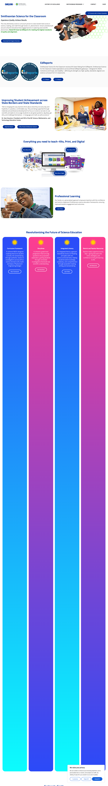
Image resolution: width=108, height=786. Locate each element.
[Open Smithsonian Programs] (83, 4)
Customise (75, 779)
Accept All (97, 779)
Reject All (86, 779)
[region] (86, 774)
